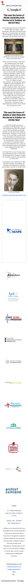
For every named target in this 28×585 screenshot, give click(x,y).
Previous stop (6, 195)
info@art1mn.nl (15, 523)
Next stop (22, 195)
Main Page (15, 195)
